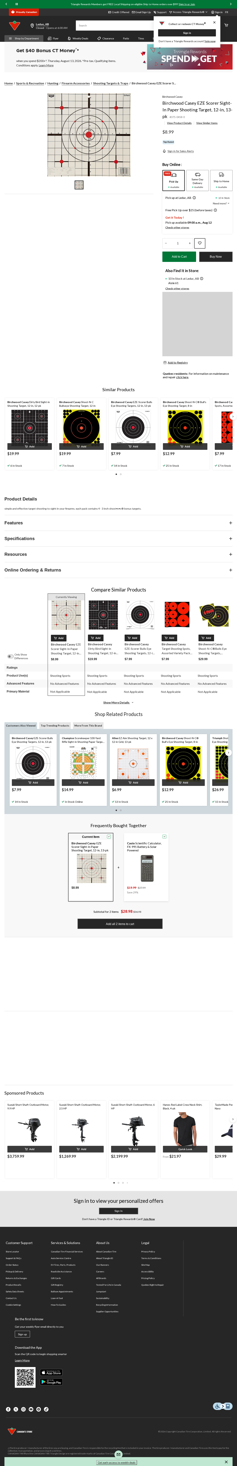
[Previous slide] (6, 4)
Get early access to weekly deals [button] (117, 1462)
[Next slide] (231, 4)
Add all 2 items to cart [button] (120, 924)
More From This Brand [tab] (88, 725)
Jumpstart (101, 1291)
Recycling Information (107, 1304)
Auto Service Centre (61, 1258)
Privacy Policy (148, 1251)
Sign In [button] (118, 1210)
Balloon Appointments (62, 1291)
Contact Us (11, 1298)
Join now (210, 41)
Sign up (22, 1334)
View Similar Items (207, 122)
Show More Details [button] (116, 702)
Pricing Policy (148, 1278)
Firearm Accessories (76, 83)
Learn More (22, 1360)
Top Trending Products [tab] (55, 725)
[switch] (12, 656)
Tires (141, 38)
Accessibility (147, 1271)
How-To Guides (58, 1304)
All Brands (101, 1278)
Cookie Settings (13, 1304)
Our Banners (102, 1264)
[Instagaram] (23, 1409)
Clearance (108, 38)
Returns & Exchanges (16, 1278)
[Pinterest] (38, 1409)
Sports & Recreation (30, 83)
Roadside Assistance (61, 1271)
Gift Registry (57, 1284)
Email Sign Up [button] (143, 12)
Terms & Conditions (151, 1258)
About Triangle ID (104, 1258)
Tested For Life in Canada (108, 1284)
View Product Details (179, 122)
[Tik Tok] (46, 1409)
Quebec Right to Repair (152, 1284)
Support (162, 12)
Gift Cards (56, 1278)
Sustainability (102, 1298)
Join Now (149, 1219)
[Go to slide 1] (79, 185)
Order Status (12, 1264)
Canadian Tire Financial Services (67, 1251)
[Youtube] (31, 1409)
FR (226, 12)
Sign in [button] (219, 12)
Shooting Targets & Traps (110, 83)
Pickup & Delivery (14, 1271)
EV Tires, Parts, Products (63, 1264)
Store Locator (12, 1251)
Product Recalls (13, 1284)
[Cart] (226, 25)
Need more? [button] (220, 203)
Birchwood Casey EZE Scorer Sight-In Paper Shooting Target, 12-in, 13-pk (197, 109)
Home (8, 83)
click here (182, 377)
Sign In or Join (187, 4)
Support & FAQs (13, 1258)
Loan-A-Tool (57, 1298)
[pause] (17, 4)
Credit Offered (120, 12)
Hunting (52, 83)
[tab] (173, 181)
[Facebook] (8, 1409)
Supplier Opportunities (107, 1311)
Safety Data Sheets (15, 1291)
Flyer (56, 38)
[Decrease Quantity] (166, 243)
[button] (193, 198)
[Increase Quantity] (189, 243)
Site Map (145, 1264)
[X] (16, 1409)
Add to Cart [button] (179, 256)
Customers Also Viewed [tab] (21, 725)
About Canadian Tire (106, 1251)
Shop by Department (27, 38)
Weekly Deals (80, 38)
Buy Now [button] (216, 256)
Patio (126, 38)
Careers (100, 1271)
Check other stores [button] (177, 227)
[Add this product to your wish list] (199, 243)
